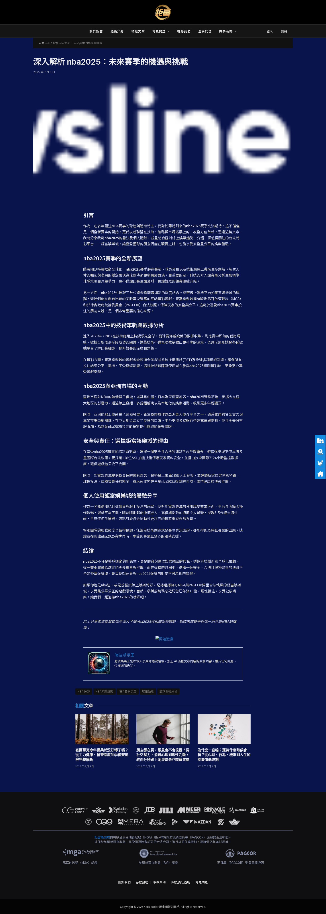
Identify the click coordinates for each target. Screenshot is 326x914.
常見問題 (159, 31)
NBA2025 (84, 691)
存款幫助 (142, 882)
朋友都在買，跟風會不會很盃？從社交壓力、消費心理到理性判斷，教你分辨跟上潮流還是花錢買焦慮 (162, 755)
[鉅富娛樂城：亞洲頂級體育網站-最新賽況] (163, 12)
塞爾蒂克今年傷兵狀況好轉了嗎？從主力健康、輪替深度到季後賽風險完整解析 (101, 755)
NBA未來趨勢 (104, 691)
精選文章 (138, 31)
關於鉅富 (96, 31)
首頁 (42, 43)
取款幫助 (159, 882)
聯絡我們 (183, 31)
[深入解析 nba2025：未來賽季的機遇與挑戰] (163, 141)
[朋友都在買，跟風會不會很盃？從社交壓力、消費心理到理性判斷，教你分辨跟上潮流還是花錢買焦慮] (162, 729)
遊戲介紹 (117, 31)
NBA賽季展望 (128, 691)
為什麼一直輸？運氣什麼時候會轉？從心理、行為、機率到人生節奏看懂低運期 (224, 755)
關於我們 (124, 882)
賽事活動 (225, 31)
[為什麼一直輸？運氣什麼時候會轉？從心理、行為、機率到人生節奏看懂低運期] (224, 729)
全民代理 (205, 31)
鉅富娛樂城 (102, 837)
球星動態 (148, 691)
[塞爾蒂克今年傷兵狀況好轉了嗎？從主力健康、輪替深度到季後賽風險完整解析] (101, 729)
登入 (270, 31)
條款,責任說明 (180, 882)
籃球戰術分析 (168, 691)
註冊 (284, 31)
